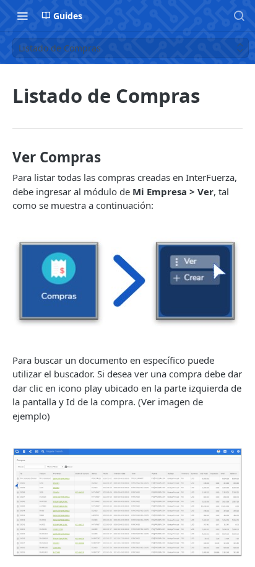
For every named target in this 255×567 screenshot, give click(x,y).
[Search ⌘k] (239, 15)
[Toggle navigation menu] (22, 15)
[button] (127, 283)
